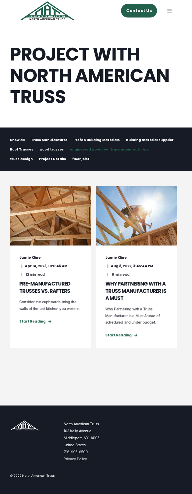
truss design (21, 158)
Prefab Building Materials (97, 140)
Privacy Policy (75, 459)
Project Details (52, 158)
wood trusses (52, 149)
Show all (17, 140)
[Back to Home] (47, 16)
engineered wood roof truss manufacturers (109, 149)
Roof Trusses (21, 149)
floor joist (81, 158)
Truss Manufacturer (49, 140)
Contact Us (139, 11)
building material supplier (150, 140)
